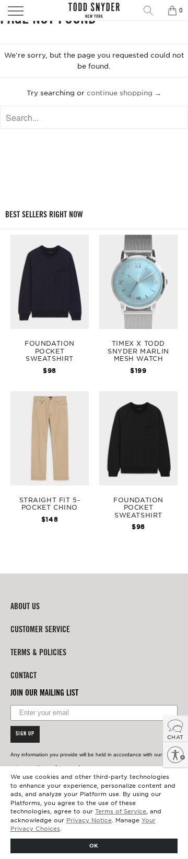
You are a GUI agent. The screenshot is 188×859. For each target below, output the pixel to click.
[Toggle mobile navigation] (28, 10)
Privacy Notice (89, 819)
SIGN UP (25, 734)
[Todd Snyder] (94, 10)
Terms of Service (120, 810)
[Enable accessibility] (175, 754)
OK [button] (93, 845)
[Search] (152, 10)
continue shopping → (124, 92)
